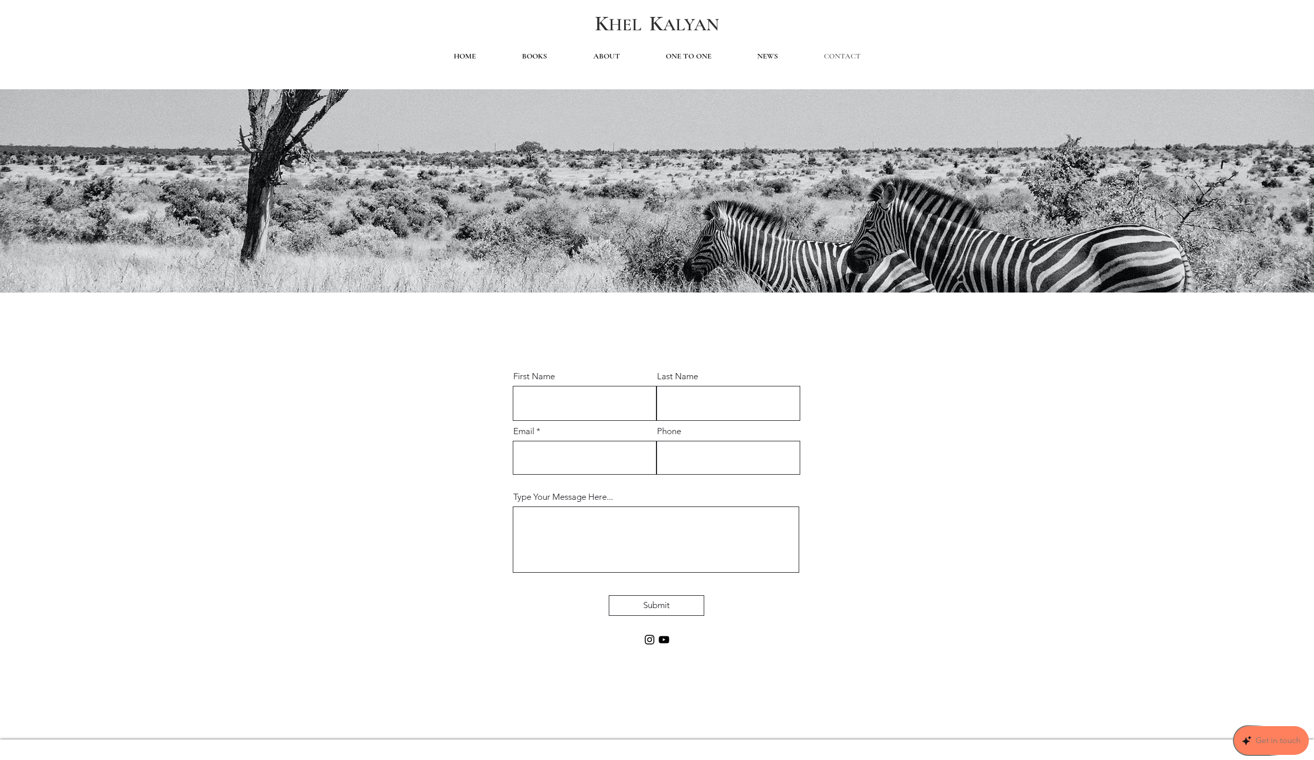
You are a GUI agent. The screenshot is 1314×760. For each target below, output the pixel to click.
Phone (669, 431)
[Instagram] (649, 639)
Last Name (677, 376)
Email (523, 431)
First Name (534, 376)
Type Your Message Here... (563, 497)
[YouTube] (664, 639)
